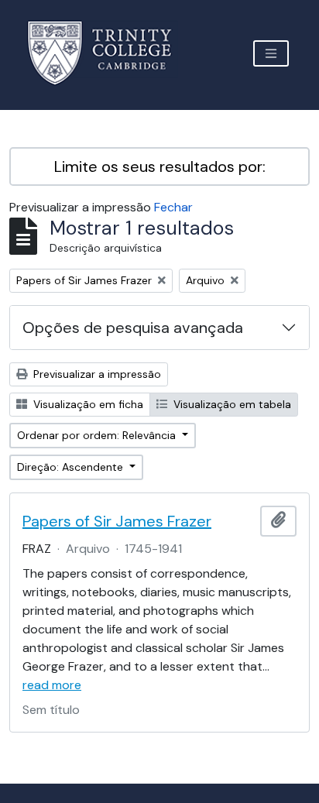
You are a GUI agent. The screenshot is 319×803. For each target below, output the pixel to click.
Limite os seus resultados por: (160, 166)
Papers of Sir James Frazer (116, 521)
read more (51, 685)
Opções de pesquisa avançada (132, 327)
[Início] (108, 53)
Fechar (173, 207)
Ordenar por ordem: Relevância (98, 435)
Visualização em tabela (230, 404)
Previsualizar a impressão (95, 374)
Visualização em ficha (86, 404)
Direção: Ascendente (71, 467)
